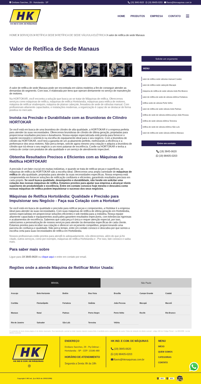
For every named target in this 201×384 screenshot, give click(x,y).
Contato (174, 16)
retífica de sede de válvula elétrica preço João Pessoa (166, 115)
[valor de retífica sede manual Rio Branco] (120, 70)
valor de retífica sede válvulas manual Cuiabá (162, 79)
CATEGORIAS (164, 357)
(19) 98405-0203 (155, 2)
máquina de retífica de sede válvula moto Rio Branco (165, 91)
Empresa (156, 16)
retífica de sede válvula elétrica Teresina (160, 121)
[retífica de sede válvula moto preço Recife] (46, 70)
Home (121, 16)
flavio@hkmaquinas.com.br (179, 2)
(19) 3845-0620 (137, 2)
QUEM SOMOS (165, 352)
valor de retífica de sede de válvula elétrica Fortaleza (165, 97)
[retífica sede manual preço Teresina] (21, 70)
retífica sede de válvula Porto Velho (158, 103)
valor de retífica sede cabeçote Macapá (159, 85)
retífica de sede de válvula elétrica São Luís (161, 127)
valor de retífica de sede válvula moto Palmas (162, 109)
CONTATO (163, 362)
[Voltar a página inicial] (25, 17)
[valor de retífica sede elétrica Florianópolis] (96, 70)
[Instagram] (29, 365)
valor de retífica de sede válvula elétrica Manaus (163, 133)
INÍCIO (161, 346)
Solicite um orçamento (166, 59)
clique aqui (48, 256)
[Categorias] (188, 16)
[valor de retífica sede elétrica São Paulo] (71, 70)
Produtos (137, 16)
